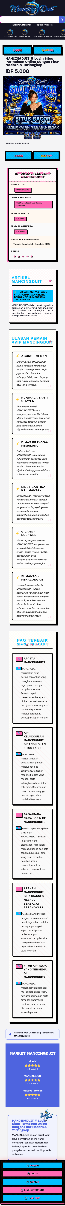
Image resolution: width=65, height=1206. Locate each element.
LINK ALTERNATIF (34, 1189)
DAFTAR (47, 50)
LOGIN (17, 50)
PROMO (34, 1166)
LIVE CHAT (34, 1197)
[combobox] (29, 19)
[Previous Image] (5, 106)
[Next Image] (59, 106)
